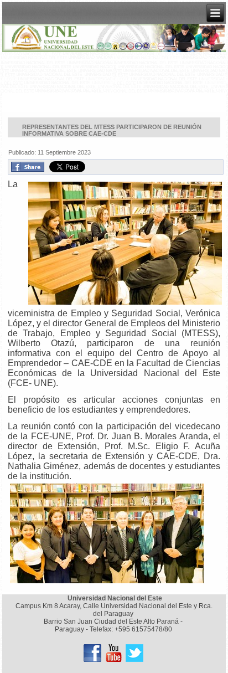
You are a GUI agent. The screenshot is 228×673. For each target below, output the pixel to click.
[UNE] (134, 653)
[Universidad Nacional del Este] (92, 653)
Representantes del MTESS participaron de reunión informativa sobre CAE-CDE (111, 130)
